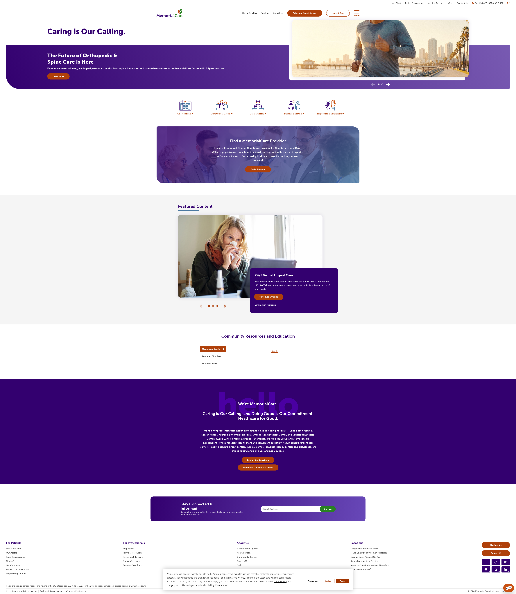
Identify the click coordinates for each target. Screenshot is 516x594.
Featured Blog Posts (212, 356)
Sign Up (328, 509)
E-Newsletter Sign (247, 548)
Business (132, 565)
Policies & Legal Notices (51, 591)
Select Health (360, 569)
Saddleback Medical (364, 561)
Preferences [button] (221, 585)
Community (247, 557)
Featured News (209, 363)
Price (15, 557)
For (13, 542)
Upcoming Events (211, 349)
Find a (13, 548)
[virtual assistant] (508, 588)
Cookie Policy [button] (280, 581)
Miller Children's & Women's (369, 552)
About (243, 542)
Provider (132, 552)
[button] (388, 84)
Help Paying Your (16, 573)
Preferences (313, 581)
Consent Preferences (76, 591)
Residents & (133, 557)
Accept (342, 581)
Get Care (13, 565)
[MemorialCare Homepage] (170, 13)
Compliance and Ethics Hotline (21, 591)
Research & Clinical (18, 569)
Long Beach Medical (364, 548)
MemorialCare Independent (370, 565)
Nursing (131, 561)
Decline (328, 581)
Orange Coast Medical (365, 557)
